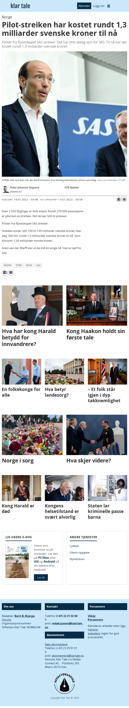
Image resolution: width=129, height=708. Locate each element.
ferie (19, 265)
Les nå (41, 577)
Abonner (84, 6)
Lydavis (74, 546)
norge (8, 265)
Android (49, 561)
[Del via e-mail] (124, 199)
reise (29, 265)
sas (38, 265)
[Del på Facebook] (118, 199)
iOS (36, 561)
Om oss (6, 619)
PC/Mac (43, 558)
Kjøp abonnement (56, 644)
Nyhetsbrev (77, 559)
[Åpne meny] (108, 6)
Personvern (95, 619)
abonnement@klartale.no (68, 656)
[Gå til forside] (20, 6)
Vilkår (92, 616)
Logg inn (98, 6)
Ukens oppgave (80, 552)
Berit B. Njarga (25, 616)
